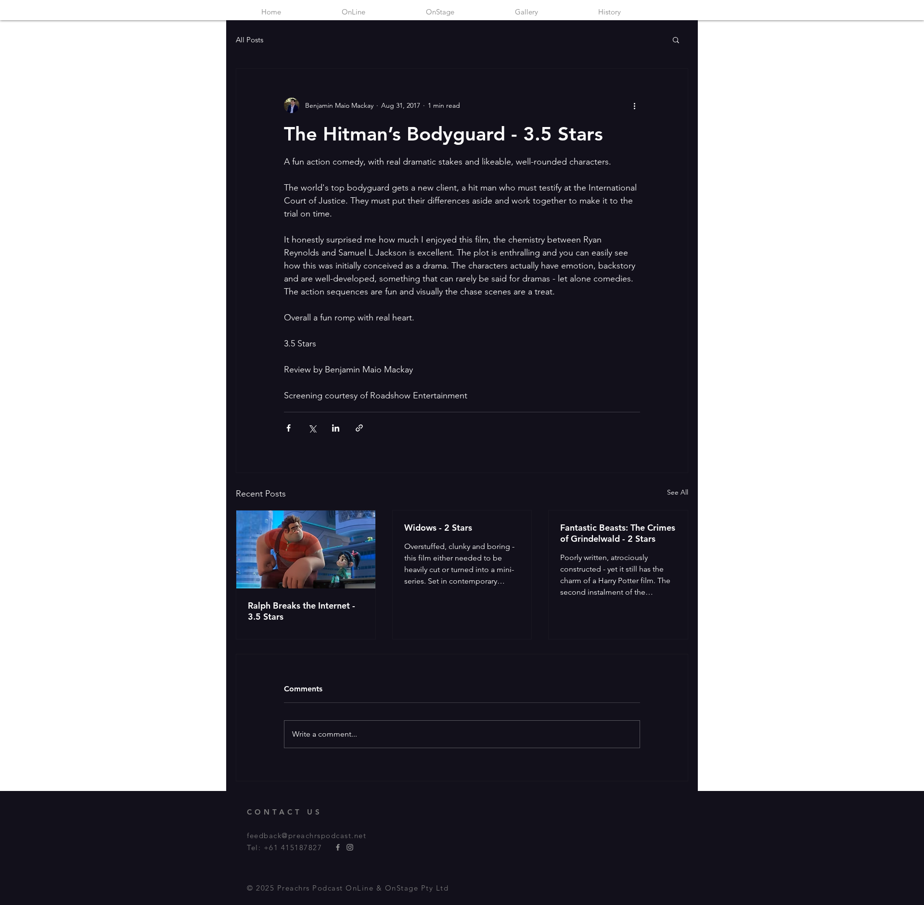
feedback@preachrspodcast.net (306, 835)
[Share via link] (359, 428)
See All (677, 492)
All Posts (249, 39)
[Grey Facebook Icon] (338, 847)
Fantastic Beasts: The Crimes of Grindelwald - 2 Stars (617, 533)
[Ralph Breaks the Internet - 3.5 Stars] (305, 549)
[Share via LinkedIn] (335, 428)
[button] (675, 39)
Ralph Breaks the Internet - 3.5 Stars (301, 611)
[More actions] (634, 105)
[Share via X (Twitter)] (312, 428)
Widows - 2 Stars (438, 527)
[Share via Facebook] (288, 428)
